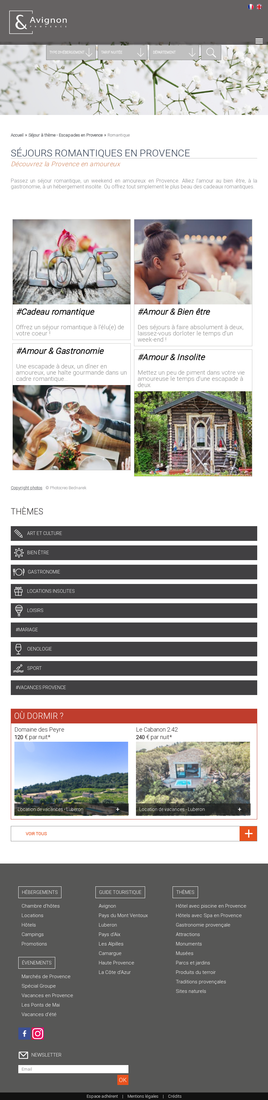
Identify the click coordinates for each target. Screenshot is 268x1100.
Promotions (34, 944)
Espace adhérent (102, 1096)
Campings (33, 934)
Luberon (108, 925)
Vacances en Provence (47, 995)
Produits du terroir (196, 972)
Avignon (107, 906)
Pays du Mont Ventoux (123, 915)
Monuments (189, 944)
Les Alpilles (111, 944)
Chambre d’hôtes (41, 906)
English (259, 7)
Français (250, 7)
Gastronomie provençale (203, 925)
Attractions (188, 934)
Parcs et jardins (193, 963)
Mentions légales (143, 1096)
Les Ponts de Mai (41, 1005)
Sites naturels (191, 991)
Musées (184, 953)
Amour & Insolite (173, 357)
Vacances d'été (39, 1014)
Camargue (110, 953)
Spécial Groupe (39, 986)
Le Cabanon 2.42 (157, 729)
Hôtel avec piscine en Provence (211, 906)
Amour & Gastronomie (62, 351)
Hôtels (29, 925)
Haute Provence (116, 963)
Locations (32, 915)
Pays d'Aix (109, 934)
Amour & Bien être (176, 311)
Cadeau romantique (57, 311)
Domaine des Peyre (39, 729)
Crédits (175, 1096)
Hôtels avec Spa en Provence (209, 915)
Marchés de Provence (46, 976)
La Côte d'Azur (115, 972)
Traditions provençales (201, 982)
